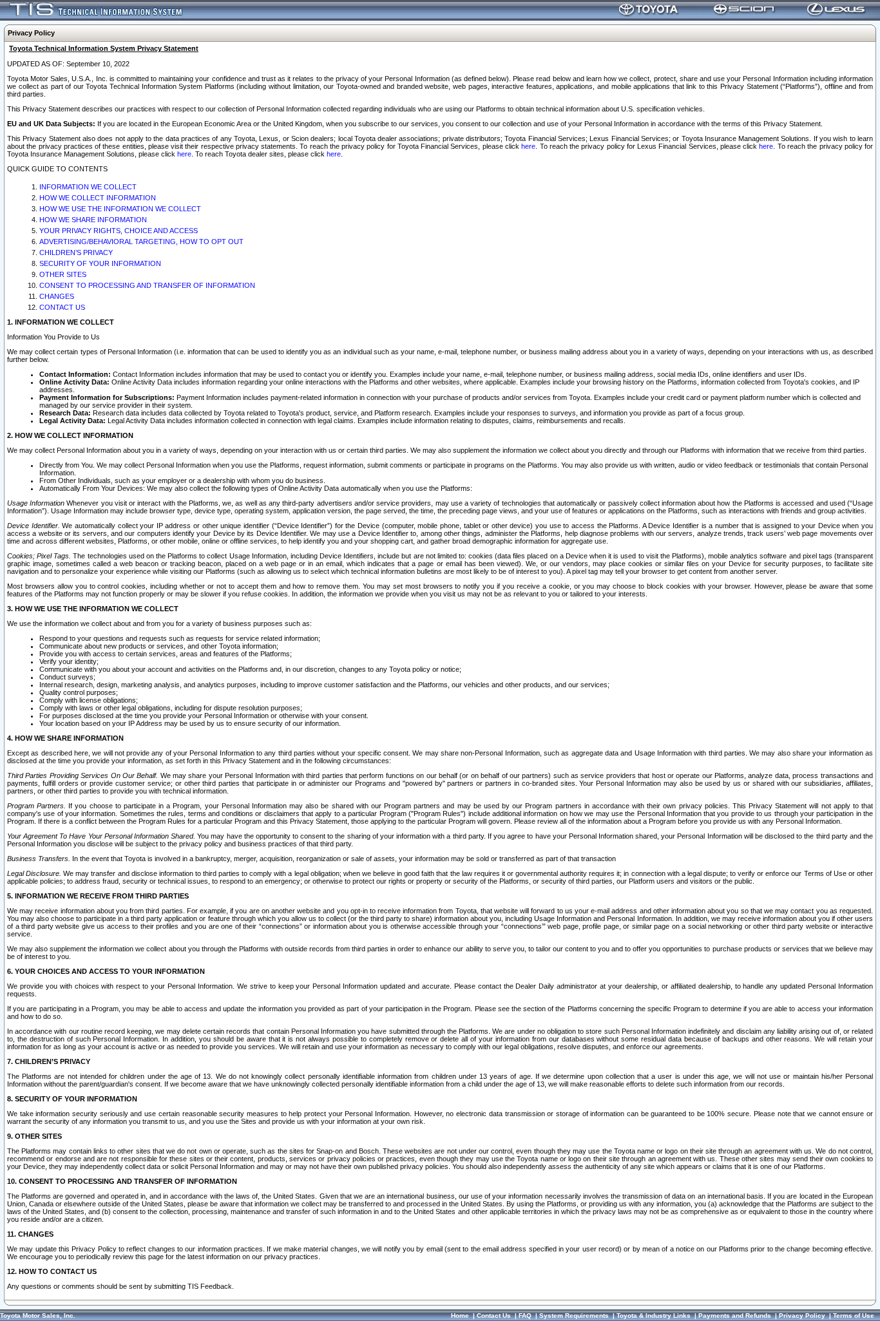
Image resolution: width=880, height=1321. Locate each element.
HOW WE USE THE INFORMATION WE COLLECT (120, 209)
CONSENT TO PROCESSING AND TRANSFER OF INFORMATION (147, 285)
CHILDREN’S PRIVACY (76, 252)
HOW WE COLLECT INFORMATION (97, 198)
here (528, 146)
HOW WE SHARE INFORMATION (93, 219)
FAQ (525, 1315)
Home (460, 1315)
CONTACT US (62, 307)
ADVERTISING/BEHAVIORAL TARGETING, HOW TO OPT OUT (141, 241)
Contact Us (494, 1315)
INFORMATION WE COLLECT (88, 187)
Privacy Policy (802, 1315)
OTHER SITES (62, 274)
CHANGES (56, 296)
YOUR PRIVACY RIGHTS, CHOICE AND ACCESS (118, 230)
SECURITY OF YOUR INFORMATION (100, 263)
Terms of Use (853, 1315)
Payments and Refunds (734, 1315)
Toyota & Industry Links (654, 1315)
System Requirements (574, 1315)
